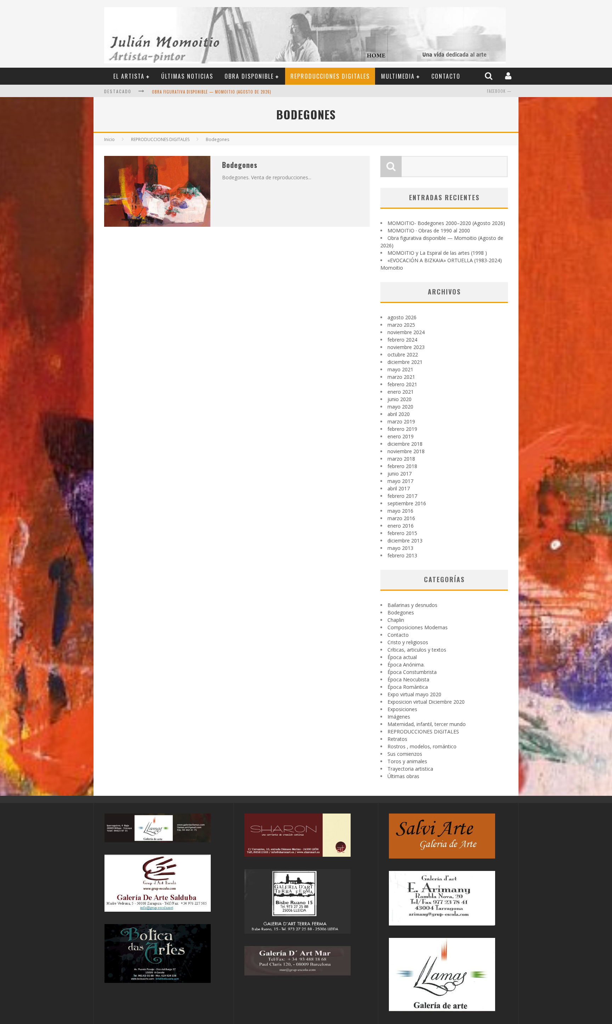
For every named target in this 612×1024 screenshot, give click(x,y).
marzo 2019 (401, 421)
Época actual (402, 657)
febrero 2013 (402, 555)
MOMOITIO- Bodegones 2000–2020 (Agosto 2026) (446, 223)
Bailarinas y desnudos (412, 605)
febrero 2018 (402, 466)
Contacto (445, 76)
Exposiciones (402, 709)
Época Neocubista (408, 679)
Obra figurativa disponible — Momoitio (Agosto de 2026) (211, 92)
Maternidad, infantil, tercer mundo (426, 724)
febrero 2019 (402, 429)
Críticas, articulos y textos (416, 649)
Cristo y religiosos (407, 642)
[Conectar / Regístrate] (509, 76)
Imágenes (398, 716)
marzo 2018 (401, 458)
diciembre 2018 (405, 443)
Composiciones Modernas (417, 627)
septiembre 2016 (406, 503)
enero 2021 (400, 391)
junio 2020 (399, 399)
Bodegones (239, 164)
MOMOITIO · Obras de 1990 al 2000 (428, 230)
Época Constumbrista (412, 672)
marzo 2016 (401, 518)
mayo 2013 (400, 548)
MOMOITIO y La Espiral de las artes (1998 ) (437, 252)
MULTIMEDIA (398, 76)
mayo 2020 (400, 406)
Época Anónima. (406, 664)
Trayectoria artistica (410, 768)
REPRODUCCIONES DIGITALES (330, 76)
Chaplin (395, 620)
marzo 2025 (401, 324)
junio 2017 (399, 473)
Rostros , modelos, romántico (422, 746)
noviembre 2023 (406, 347)
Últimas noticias (187, 76)
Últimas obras (403, 776)
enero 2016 (400, 525)
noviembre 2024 (406, 332)
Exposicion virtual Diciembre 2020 (426, 701)
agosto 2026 (401, 317)
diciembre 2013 (405, 540)
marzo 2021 (401, 376)
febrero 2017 (402, 496)
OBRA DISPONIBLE (249, 76)
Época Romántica (407, 686)
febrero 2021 (402, 384)
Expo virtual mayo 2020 (414, 694)
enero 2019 (400, 436)
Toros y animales (407, 761)
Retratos (397, 739)
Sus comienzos (404, 753)
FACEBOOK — (499, 91)
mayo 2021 (400, 369)
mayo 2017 (400, 481)
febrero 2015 (402, 533)
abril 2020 (398, 414)
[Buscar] (489, 76)
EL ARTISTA (128, 76)
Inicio (109, 139)
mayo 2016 (400, 510)
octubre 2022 (402, 354)
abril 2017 (398, 488)
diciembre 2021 (405, 362)
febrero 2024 (402, 339)
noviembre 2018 (406, 451)
